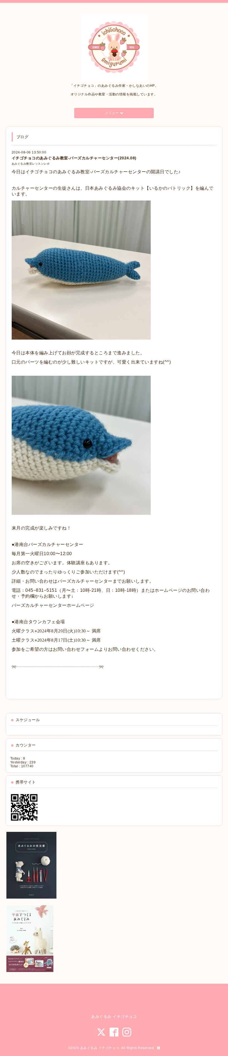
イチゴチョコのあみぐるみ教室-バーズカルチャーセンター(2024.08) (74, 158)
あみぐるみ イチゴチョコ (99, 1048)
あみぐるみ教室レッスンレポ (31, 163)
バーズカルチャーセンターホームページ (53, 605)
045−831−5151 (41, 590)
